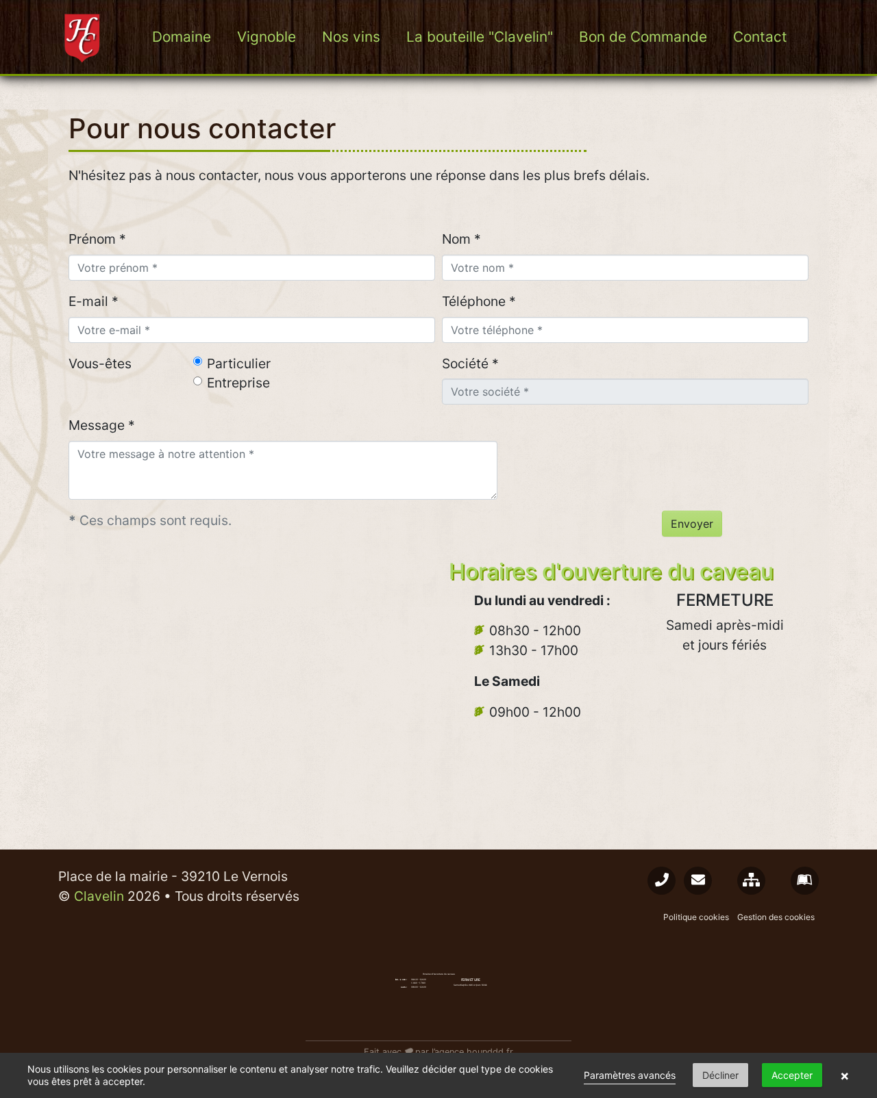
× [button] (845, 1075)
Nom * (461, 239)
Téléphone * (479, 301)
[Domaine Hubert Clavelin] (83, 36)
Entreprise (238, 382)
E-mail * (94, 301)
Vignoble (266, 36)
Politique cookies (696, 917)
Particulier (239, 363)
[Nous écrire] (698, 881)
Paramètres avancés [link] (630, 1075)
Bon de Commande (643, 36)
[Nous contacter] (661, 881)
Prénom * (97, 239)
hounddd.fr (490, 1052)
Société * (470, 363)
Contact (760, 36)
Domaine (181, 36)
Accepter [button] (792, 1075)
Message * (102, 425)
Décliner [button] (720, 1075)
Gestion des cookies (776, 917)
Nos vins (351, 36)
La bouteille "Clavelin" (479, 36)
